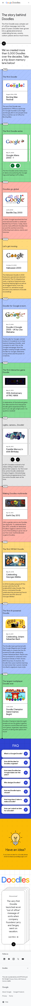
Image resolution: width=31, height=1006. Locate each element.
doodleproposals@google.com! (17, 857)
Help (6, 1002)
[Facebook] (9, 959)
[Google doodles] (13, 3)
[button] (15, 754)
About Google (6, 992)
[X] (18, 959)
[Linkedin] (4, 959)
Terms (11, 996)
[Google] (5, 987)
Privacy (4, 996)
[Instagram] (14, 959)
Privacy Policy (13, 979)
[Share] (4, 43)
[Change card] (14, 944)
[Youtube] (23, 959)
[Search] (28, 3)
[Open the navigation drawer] (3, 3)
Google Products (18, 992)
